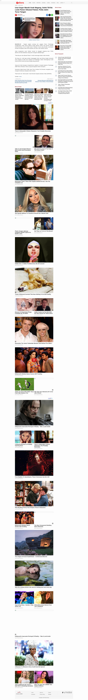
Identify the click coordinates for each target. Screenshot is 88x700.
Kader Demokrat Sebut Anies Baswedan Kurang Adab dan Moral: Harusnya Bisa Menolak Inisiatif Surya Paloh (23, 81)
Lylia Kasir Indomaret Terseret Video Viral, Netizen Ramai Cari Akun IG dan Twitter (64, 67)
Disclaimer (33, 694)
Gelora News (47, 697)
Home (32, 692)
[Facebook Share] (47, 15)
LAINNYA (61, 2)
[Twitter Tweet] (50, 15)
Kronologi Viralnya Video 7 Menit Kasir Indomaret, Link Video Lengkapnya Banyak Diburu (65, 92)
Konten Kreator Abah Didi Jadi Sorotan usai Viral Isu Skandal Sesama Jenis (64, 58)
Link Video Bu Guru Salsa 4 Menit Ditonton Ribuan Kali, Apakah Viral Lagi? (65, 72)
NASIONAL (44, 2)
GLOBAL (48, 2)
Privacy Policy (42, 694)
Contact (49, 692)
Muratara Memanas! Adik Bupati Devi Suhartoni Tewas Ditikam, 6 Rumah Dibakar (44, 81)
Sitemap (49, 694)
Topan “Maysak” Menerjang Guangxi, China (64, 85)
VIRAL (58, 2)
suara (20, 76)
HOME (30, 2)
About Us (41, 692)
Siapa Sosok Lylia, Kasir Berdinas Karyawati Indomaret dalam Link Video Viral (65, 63)
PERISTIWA (38, 2)
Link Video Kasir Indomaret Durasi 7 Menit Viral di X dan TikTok (65, 88)
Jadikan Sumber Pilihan (34, 39)
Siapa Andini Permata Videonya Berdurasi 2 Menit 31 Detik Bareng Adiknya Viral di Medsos (65, 76)
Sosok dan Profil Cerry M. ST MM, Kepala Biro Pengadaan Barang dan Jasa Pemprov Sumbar (65, 81)
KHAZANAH (53, 2)
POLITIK (33, 2)
